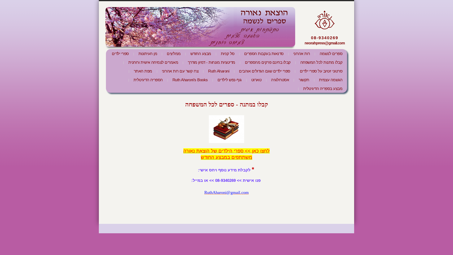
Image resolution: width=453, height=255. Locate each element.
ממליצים (174, 53)
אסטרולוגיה (280, 80)
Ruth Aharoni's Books (190, 80)
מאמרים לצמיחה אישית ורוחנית (153, 62)
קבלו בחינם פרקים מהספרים (268, 62)
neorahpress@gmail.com (325, 43)
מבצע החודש (200, 53)
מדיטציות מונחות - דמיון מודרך (211, 62)
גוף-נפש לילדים (230, 80)
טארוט (256, 80)
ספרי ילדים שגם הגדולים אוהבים (264, 71)
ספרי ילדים (120, 53)
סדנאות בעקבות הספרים (264, 53)
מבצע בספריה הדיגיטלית (323, 88)
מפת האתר (143, 71)
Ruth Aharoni (218, 71)
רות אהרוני (301, 53)
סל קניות (228, 53)
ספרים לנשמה (331, 53)
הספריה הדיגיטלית (148, 80)
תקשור (304, 80)
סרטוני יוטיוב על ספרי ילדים (321, 71)
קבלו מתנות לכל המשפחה (321, 62)
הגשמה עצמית (331, 80)
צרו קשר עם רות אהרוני (180, 71)
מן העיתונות (147, 53)
